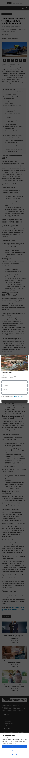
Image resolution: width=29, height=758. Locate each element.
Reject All (14, 754)
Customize (14, 750)
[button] (27, 357)
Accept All (14, 746)
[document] (14, 379)
